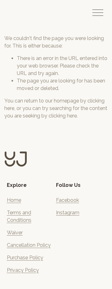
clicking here (63, 116)
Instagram (67, 213)
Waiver (15, 233)
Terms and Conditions (19, 216)
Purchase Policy (25, 258)
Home (14, 200)
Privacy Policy (23, 270)
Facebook (67, 200)
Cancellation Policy (29, 245)
